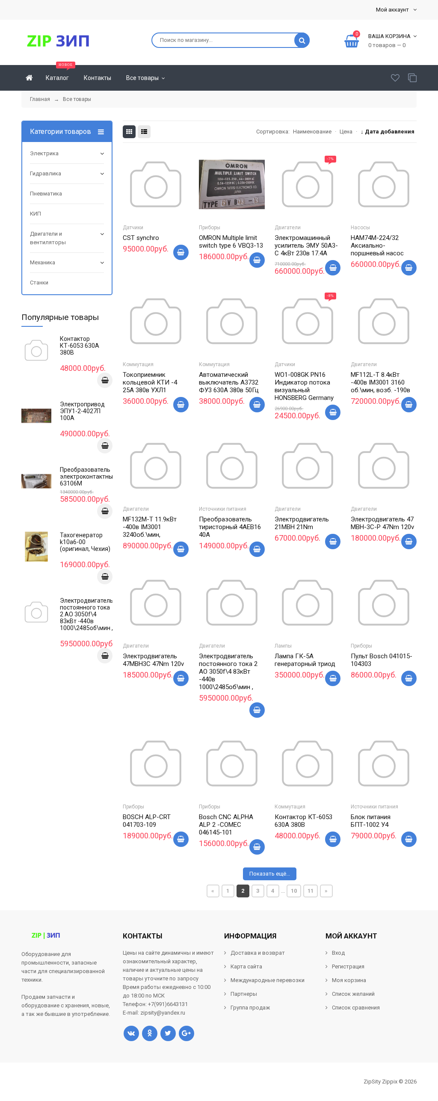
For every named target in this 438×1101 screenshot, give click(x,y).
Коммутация (138, 364)
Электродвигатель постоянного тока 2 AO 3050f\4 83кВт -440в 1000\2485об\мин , (228, 671)
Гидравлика (45, 173)
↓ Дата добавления (387, 131)
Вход (338, 953)
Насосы (360, 228)
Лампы (283, 646)
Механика (42, 262)
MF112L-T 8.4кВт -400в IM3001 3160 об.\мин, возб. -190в (380, 382)
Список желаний (353, 994)
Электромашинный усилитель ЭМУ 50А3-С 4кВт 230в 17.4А (306, 245)
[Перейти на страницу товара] (156, 184)
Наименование (312, 131)
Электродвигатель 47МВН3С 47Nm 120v (153, 660)
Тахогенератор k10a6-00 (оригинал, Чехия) (85, 542)
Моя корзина (349, 980)
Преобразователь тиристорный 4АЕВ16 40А (230, 527)
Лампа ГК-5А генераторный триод (305, 660)
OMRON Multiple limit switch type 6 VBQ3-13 (231, 241)
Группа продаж (250, 1007)
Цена (346, 131)
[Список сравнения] (412, 78)
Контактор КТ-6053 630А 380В (303, 821)
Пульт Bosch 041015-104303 (381, 660)
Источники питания (222, 509)
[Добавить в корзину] (181, 252)
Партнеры (244, 994)
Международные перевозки (268, 980)
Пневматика (46, 193)
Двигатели (288, 228)
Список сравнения (356, 1007)
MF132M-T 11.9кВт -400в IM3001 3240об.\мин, (150, 527)
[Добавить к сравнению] (166, 202)
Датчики (133, 228)
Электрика (44, 153)
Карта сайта (246, 966)
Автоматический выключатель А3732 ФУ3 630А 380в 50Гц (229, 382)
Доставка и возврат (258, 953)
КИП (35, 213)
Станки (39, 282)
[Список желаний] (395, 78)
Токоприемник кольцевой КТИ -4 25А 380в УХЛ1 (150, 382)
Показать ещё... (269, 873)
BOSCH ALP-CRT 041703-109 (147, 821)
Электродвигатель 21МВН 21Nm (302, 523)
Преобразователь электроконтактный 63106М (88, 476)
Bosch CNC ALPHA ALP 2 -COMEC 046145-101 (226, 824)
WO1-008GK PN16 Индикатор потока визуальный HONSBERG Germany (304, 386)
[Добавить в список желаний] (145, 201)
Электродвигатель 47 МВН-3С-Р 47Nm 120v (382, 523)
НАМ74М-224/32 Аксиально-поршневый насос (377, 245)
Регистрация (348, 966)
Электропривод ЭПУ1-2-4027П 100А (82, 411)
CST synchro (141, 238)
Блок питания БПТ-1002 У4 (371, 821)
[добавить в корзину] (104, 380)
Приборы (209, 228)
